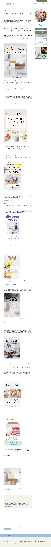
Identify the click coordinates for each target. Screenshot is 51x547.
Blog (10, 535)
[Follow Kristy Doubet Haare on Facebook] (5, 506)
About (5, 535)
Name (5, 526)
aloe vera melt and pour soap (15, 330)
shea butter (23, 162)
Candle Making (7, 543)
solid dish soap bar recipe (15, 280)
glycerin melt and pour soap (20, 157)
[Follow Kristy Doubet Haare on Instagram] (7, 506)
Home (8, 535)
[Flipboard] (31, 0)
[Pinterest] (25, 0)
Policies (38, 542)
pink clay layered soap (26, 449)
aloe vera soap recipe (29, 332)
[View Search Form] (46, 3)
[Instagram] (26, 0)
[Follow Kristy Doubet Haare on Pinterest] (10, 506)
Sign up (12, 0)
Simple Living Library (8, 103)
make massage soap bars (8, 408)
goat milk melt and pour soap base (18, 289)
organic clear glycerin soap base (20, 326)
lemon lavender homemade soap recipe (11, 191)
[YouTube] (29, 0)
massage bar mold (9, 373)
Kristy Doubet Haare (8, 496)
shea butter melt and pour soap (11, 205)
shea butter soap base (11, 449)
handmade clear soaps (13, 360)
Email (20, 526)
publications (26, 502)
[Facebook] (28, 0)
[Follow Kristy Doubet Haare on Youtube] (8, 506)
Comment (5, 513)
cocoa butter (15, 162)
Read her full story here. (25, 504)
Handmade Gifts (14, 543)
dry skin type (6, 245)
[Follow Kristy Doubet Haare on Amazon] (11, 506)
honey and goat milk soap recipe (10, 318)
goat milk (19, 162)
